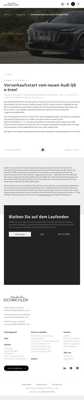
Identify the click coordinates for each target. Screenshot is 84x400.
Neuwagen (8, 348)
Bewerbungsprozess (72, 343)
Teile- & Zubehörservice (40, 343)
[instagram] (71, 368)
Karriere (67, 332)
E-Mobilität (8, 353)
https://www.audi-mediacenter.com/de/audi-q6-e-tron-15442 (55, 131)
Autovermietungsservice (41, 346)
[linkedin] (64, 368)
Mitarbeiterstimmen (72, 341)
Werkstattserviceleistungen (42, 336)
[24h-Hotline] (63, 4)
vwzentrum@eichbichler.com (16, 317)
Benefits (67, 336)
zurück (8, 74)
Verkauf (7, 344)
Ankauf (34, 359)
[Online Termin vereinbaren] (68, 4)
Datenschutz (41, 384)
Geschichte (68, 356)
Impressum (26, 384)
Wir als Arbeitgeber (72, 338)
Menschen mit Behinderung (15, 359)
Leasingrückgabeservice (41, 349)
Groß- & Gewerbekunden (14, 356)
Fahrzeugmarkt (10, 332)
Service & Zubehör (39, 332)
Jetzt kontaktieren (15, 368)
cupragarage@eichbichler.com (17, 324)
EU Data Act (57, 384)
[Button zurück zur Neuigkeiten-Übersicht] (43, 150)
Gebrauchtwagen (11, 351)
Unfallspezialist (37, 338)
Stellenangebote (70, 346)
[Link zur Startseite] (11, 4)
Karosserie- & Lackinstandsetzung (45, 341)
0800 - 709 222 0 (51, 2)
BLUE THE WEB (48, 392)
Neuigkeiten (21, 14)
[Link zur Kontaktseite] (73, 4)
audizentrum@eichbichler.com (17, 310)
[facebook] (77, 368)
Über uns (7, 14)
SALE (6, 338)
